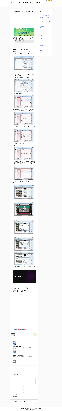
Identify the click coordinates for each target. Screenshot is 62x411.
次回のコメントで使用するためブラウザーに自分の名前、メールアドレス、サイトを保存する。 (22, 394)
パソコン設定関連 (41, 38)
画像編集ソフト (41, 44)
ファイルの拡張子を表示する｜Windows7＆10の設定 (45, 19)
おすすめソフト (41, 28)
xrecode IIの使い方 (18, 346)
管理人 (34, 310)
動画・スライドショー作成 (42, 26)
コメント (13, 377)
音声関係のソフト (41, 45)
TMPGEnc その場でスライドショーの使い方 (17, 46)
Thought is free (34, 409)
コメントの (41, 51)
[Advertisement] (18, 22)
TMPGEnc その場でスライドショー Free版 (24, 51)
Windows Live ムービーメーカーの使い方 (44, 34)
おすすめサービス (41, 35)
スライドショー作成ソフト (42, 36)
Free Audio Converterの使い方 (20, 355)
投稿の (41, 50)
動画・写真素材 (41, 39)
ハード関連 (41, 37)
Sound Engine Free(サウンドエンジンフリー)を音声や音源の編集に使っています (25, 341)
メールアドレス (14, 388)
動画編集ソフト (41, 27)
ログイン (40, 49)
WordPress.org (41, 52)
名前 (13, 385)
